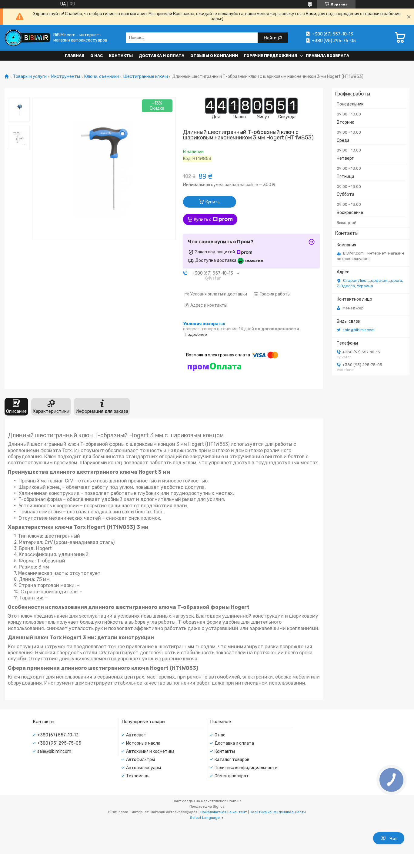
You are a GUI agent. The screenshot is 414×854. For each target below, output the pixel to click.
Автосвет (136, 735)
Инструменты (65, 76)
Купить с (203, 219)
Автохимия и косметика (150, 751)
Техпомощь (137, 776)
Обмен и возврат (232, 776)
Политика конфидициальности (246, 767)
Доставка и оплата (161, 55)
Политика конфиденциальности (278, 812)
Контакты (121, 55)
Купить (212, 202)
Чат (393, 838)
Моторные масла (143, 743)
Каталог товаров (232, 759)
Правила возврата (327, 55)
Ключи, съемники (101, 76)
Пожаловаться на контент (223, 812)
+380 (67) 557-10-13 (57, 735)
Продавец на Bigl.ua (207, 806)
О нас (96, 55)
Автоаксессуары (143, 767)
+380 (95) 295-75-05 (59, 743)
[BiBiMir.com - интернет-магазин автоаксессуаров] (27, 37)
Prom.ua (234, 801)
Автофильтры (140, 759)
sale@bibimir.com (358, 330)
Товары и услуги (30, 76)
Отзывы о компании (214, 55)
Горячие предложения (270, 55)
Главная (74, 55)
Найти (271, 37)
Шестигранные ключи (145, 76)
